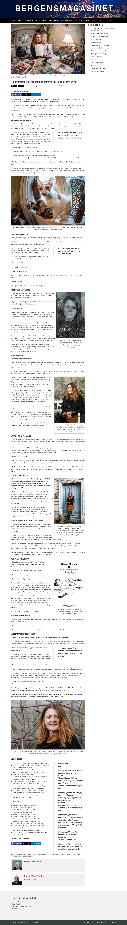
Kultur (30, 20)
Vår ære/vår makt (39, 390)
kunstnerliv (68, 854)
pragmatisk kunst (16, 856)
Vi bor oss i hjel (95, 59)
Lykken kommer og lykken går (100, 45)
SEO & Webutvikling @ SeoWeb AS (106, 922)
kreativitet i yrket (21, 854)
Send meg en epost (47, 879)
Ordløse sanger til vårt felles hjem (100, 33)
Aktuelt (21, 20)
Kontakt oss (97, 20)
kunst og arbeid (32, 854)
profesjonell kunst (27, 856)
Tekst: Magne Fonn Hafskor (45, 86)
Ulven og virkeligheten (97, 71)
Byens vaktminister (96, 56)
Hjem (14, 20)
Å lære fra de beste (96, 39)
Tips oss (14, 912)
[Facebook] (24, 881)
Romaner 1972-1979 (21, 338)
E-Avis (87, 20)
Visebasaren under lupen (98, 68)
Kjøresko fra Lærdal (97, 42)
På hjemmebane (67, 20)
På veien (78, 20)
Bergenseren (41, 20)
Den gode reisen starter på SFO (100, 65)
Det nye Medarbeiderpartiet (99, 51)
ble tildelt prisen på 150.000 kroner (34, 402)
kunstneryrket (76, 854)
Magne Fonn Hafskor (34, 876)
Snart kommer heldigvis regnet (100, 48)
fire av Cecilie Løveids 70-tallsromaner (66, 688)
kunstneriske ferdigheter (57, 854)
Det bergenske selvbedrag (98, 54)
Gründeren (53, 20)
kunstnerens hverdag (43, 854)
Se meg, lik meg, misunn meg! (99, 36)
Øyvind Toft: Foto (30, 86)
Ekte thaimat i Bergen (97, 62)
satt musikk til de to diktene (30, 511)
